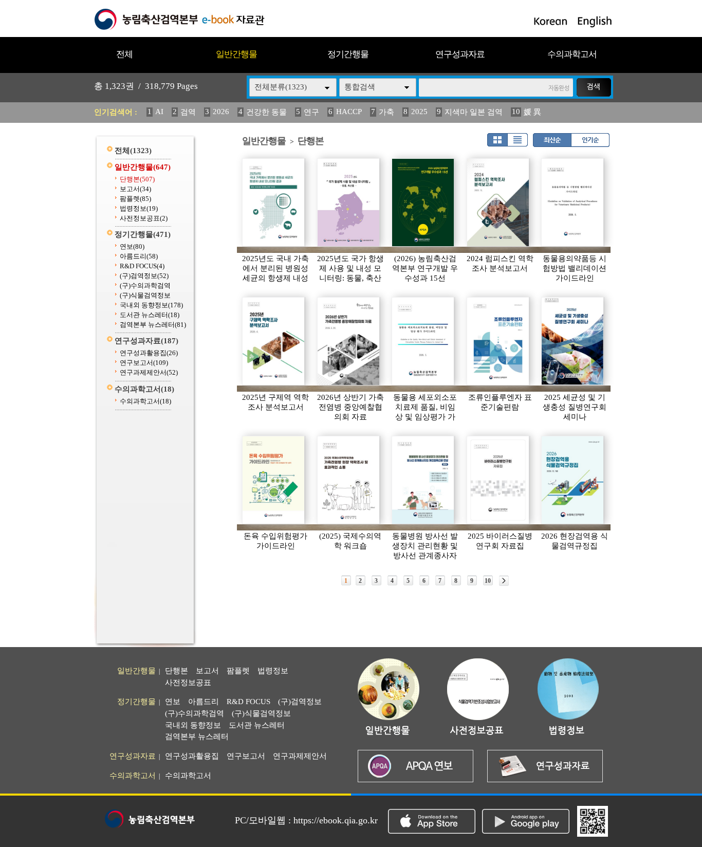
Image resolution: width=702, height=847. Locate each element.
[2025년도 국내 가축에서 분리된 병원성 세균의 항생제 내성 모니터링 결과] (274, 202)
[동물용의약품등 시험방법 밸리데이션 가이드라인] (573, 202)
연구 (311, 112)
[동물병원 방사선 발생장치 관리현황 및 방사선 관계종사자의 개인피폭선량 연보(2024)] (423, 480)
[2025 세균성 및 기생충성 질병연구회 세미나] (573, 341)
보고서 (135, 189)
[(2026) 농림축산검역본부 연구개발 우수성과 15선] (423, 202)
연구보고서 (144, 362)
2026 (221, 111)
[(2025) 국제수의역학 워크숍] (349, 480)
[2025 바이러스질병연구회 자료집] (498, 480)
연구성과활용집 (149, 353)
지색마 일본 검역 (474, 112)
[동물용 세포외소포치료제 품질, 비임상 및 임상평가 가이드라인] (423, 341)
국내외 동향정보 (151, 305)
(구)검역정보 (144, 276)
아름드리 (139, 256)
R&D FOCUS (142, 266)
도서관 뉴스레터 (149, 315)
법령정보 (139, 208)
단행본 (137, 179)
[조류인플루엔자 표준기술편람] (498, 341)
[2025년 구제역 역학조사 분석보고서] (274, 341)
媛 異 (532, 112)
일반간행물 (236, 54)
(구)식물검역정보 (145, 295)
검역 (188, 112)
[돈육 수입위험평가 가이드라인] (274, 480)
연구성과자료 (460, 54)
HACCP (349, 111)
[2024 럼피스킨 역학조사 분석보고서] (498, 202)
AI (159, 111)
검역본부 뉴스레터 (153, 324)
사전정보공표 (144, 218)
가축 (386, 112)
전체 (124, 54)
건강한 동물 (266, 112)
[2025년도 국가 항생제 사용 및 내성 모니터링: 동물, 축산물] (349, 202)
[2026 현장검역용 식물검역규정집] (573, 480)
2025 (419, 111)
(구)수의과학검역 (145, 285)
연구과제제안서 (149, 372)
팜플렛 (135, 198)
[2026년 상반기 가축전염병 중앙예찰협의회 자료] (349, 341)
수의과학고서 (572, 54)
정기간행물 (347, 54)
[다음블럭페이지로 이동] (503, 580)
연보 (132, 246)
